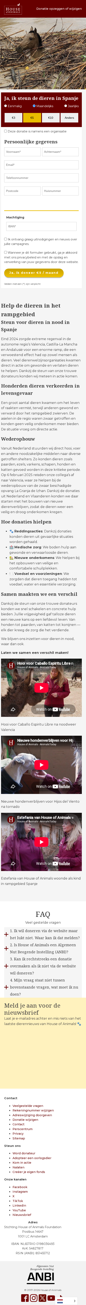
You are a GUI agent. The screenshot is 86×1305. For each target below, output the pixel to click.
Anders (69, 117)
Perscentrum (23, 1129)
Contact (18, 1124)
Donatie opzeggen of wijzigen (59, 9)
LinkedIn (19, 1205)
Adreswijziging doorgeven (32, 1115)
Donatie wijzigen (25, 1120)
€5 (32, 117)
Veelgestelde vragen (28, 1106)
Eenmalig (14, 106)
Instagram (20, 1192)
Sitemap (19, 1138)
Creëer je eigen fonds (29, 1172)
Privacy (18, 1133)
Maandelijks (44, 106)
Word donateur (24, 1153)
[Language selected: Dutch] (66, 1301)
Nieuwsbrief (22, 1215)
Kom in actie (22, 1162)
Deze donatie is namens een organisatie (37, 131)
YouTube (19, 1210)
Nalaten (18, 1167)
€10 (50, 117)
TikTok (18, 1201)
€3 (13, 117)
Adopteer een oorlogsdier (32, 1158)
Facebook (20, 1187)
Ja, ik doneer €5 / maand (33, 273)
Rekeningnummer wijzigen (33, 1110)
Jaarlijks (73, 106)
